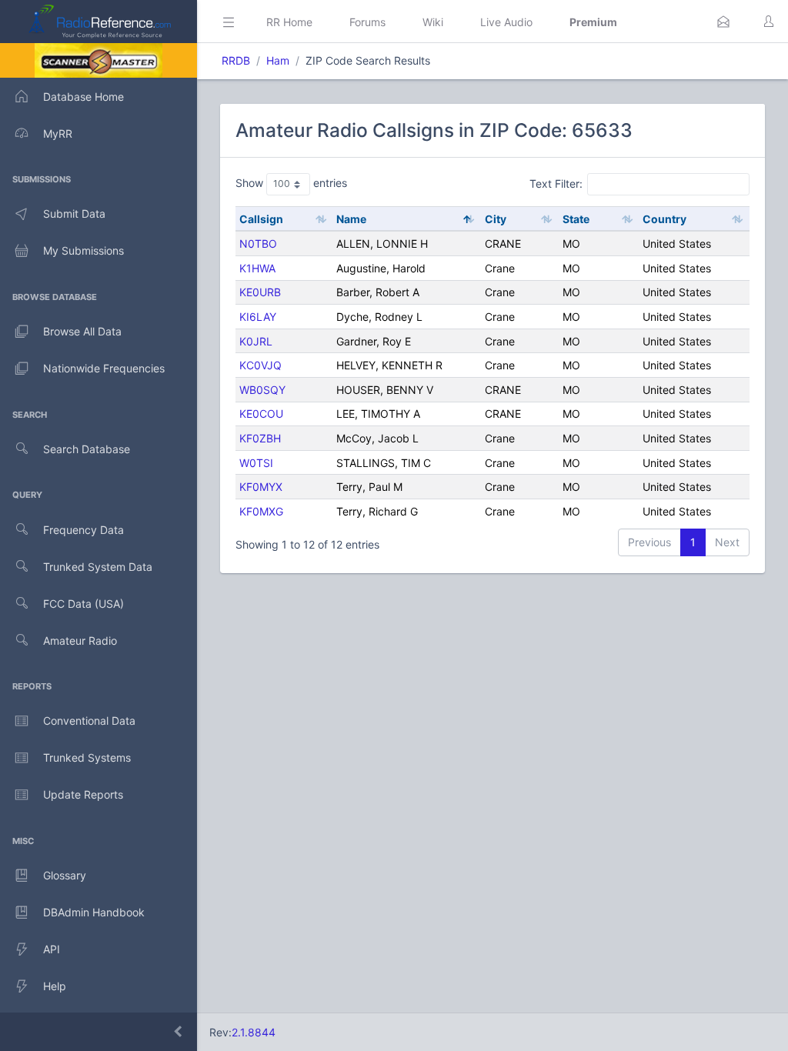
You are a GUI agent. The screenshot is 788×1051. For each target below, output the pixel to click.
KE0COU (261, 413)
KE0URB (260, 292)
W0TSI (256, 462)
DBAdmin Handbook (94, 912)
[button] (723, 21)
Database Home (83, 96)
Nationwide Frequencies (104, 368)
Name (351, 218)
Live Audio (506, 21)
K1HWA (257, 268)
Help (54, 986)
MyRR (57, 133)
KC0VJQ (260, 365)
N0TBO (258, 243)
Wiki (432, 21)
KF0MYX (260, 486)
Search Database (86, 448)
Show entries (291, 182)
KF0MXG (261, 511)
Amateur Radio (80, 640)
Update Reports (83, 794)
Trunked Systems (87, 757)
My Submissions (83, 250)
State (576, 218)
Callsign (261, 218)
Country (664, 218)
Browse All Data (82, 331)
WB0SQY (262, 389)
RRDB (236, 60)
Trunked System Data (97, 566)
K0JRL (255, 341)
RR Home (289, 21)
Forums (367, 21)
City (495, 218)
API (51, 949)
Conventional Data (89, 720)
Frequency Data (83, 529)
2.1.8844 (253, 1032)
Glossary (64, 875)
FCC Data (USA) (83, 603)
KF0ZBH (260, 438)
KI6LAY (257, 316)
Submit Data (74, 213)
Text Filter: (556, 183)
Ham (277, 60)
